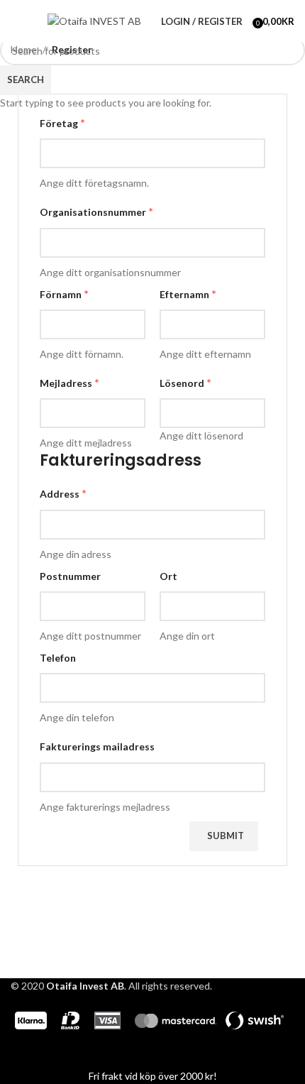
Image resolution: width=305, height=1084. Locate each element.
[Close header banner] (17, 1050)
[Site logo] (94, 20)
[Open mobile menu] (16, 21)
